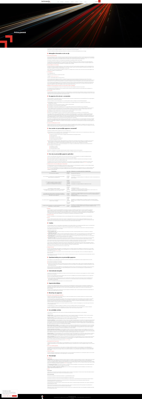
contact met (85, 162)
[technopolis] (45, 2)
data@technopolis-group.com (55, 76)
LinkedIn (96, 1)
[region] (9, 394)
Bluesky (97, 1)
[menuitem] (99, 1)
